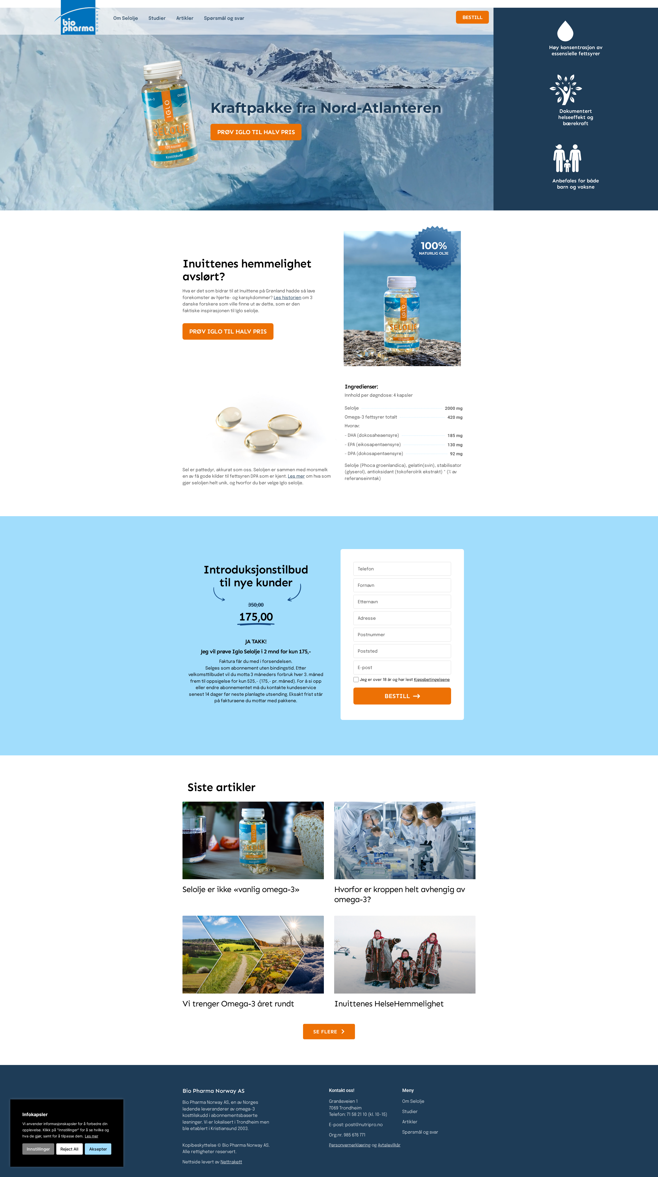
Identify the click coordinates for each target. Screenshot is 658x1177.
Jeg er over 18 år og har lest (405, 680)
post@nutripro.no (364, 1125)
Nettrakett (231, 1162)
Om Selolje (125, 18)
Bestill (397, 696)
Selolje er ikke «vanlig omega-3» (240, 889)
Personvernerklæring (350, 1145)
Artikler (185, 18)
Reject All (69, 1149)
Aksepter (98, 1149)
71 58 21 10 (357, 1115)
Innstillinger (38, 1149)
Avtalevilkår (389, 1145)
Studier (157, 18)
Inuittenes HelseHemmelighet (389, 1003)
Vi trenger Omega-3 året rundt (238, 1003)
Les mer (91, 1136)
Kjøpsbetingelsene (432, 680)
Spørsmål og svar (224, 18)
